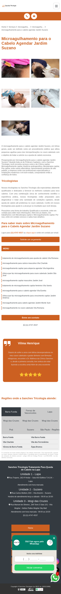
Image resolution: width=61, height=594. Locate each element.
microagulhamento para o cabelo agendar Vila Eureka (24, 291)
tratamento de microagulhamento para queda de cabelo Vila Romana (30, 258)
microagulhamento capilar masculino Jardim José (22, 281)
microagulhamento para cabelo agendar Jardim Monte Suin (26, 303)
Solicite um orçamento (30, 239)
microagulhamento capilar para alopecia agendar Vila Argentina (28, 268)
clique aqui (30, 233)
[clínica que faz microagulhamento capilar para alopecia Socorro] (15, 98)
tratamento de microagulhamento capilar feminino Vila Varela (27, 286)
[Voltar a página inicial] (9, 6)
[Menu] (56, 6)
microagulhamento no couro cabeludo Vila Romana (23, 308)
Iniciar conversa (34, 567)
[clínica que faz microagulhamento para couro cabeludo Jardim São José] (45, 68)
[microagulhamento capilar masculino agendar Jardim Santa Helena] (15, 68)
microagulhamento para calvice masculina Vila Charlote (25, 263)
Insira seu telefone (34, 554)
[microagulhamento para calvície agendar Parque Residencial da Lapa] (15, 128)
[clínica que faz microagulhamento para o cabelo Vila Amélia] (45, 98)
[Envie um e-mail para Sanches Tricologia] (34, 16)
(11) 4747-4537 (17, 233)
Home (30, 528)
